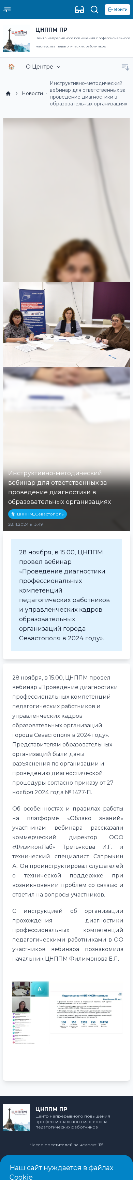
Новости (32, 93)
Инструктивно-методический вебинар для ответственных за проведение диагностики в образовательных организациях (88, 93)
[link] (8, 93)
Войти (121, 9)
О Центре (39, 67)
